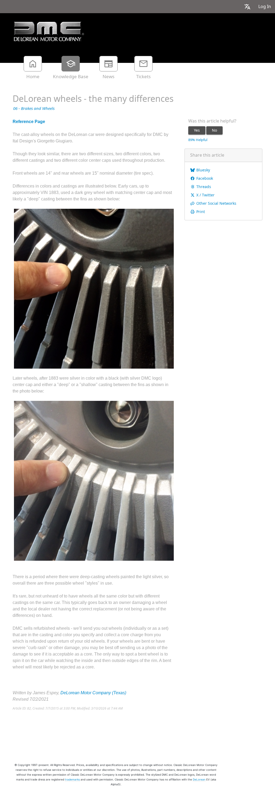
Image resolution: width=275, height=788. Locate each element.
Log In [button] (264, 6)
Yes (197, 130)
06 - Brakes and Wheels (34, 108)
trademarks (72, 779)
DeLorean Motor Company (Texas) (93, 692)
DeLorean (199, 779)
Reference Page (29, 121)
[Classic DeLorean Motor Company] (49, 31)
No (214, 130)
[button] (247, 6)
